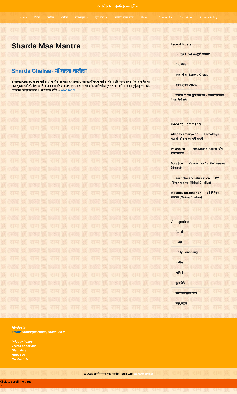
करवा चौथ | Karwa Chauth (192, 74)
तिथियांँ (37, 17)
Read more (67, 90)
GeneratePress (143, 373)
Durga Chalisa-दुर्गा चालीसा (193, 54)
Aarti (179, 231)
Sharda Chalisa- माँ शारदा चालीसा (49, 71)
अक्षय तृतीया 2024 (186, 85)
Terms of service (24, 346)
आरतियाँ (64, 17)
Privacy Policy (208, 17)
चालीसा (50, 17)
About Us (146, 17)
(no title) (182, 64)
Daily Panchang (187, 252)
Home (23, 17)
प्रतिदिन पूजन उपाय (124, 17)
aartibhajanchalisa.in (190, 178)
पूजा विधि (99, 17)
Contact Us (166, 17)
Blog (179, 242)
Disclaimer (186, 17)
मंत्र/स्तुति (80, 17)
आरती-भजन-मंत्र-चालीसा (118, 6)
